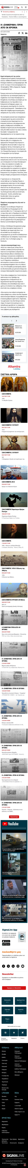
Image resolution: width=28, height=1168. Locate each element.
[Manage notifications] (25, 1165)
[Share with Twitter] (22, 33)
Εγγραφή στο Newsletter (14, 988)
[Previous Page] (11, 321)
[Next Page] (16, 321)
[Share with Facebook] (19, 33)
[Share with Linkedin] (26, 33)
